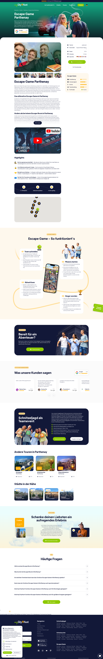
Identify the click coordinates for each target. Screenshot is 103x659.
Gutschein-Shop (41, 626)
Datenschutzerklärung (23, 642)
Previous (49, 395)
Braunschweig (70, 627)
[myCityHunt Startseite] (22, 5)
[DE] (87, 5)
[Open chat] (100, 656)
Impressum (80, 658)
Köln (84, 623)
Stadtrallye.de (40, 635)
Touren (65, 5)
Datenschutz (40, 633)
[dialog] (11, 642)
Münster (58, 624)
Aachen (84, 626)
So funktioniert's (49, 5)
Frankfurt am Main (70, 624)
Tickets (38, 623)
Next (53, 395)
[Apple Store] (42, 640)
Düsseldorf (78, 624)
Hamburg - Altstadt (70, 623)
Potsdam (63, 627)
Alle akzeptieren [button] (7, 652)
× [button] (20, 627)
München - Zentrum (61, 623)
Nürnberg (63, 624)
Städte (59, 5)
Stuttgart (59, 626)
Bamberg (67, 626)
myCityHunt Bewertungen (43, 629)
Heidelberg (84, 624)
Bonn (63, 626)
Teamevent (72, 5)
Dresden (58, 627)
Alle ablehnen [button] (17, 652)
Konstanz (81, 627)
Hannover (73, 626)
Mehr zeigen (37, 122)
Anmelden (23, 645)
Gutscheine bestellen (52, 540)
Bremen (76, 627)
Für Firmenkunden (77, 67)
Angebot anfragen (76, 439)
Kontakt (39, 631)
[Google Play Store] (42, 645)
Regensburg (79, 626)
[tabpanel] (24, 188)
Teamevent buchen (59, 439)
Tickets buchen (36, 349)
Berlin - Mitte (79, 623)
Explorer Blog (40, 627)
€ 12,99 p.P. (78, 62)
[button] (12, 655)
